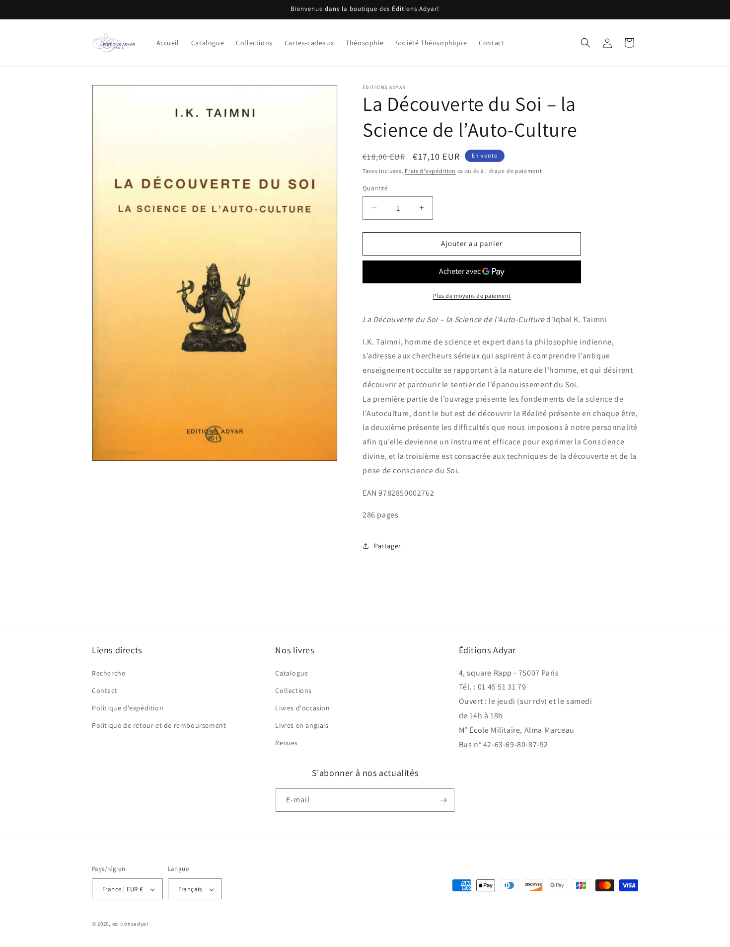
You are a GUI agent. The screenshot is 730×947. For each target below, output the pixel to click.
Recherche (108, 673)
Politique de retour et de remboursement (159, 725)
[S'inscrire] (443, 800)
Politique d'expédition (127, 707)
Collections (293, 690)
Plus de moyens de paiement (472, 295)
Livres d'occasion (302, 707)
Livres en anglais (301, 725)
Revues (286, 743)
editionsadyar (130, 924)
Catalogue (291, 673)
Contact (104, 690)
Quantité (375, 188)
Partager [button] (387, 545)
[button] (585, 43)
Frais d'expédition (430, 170)
